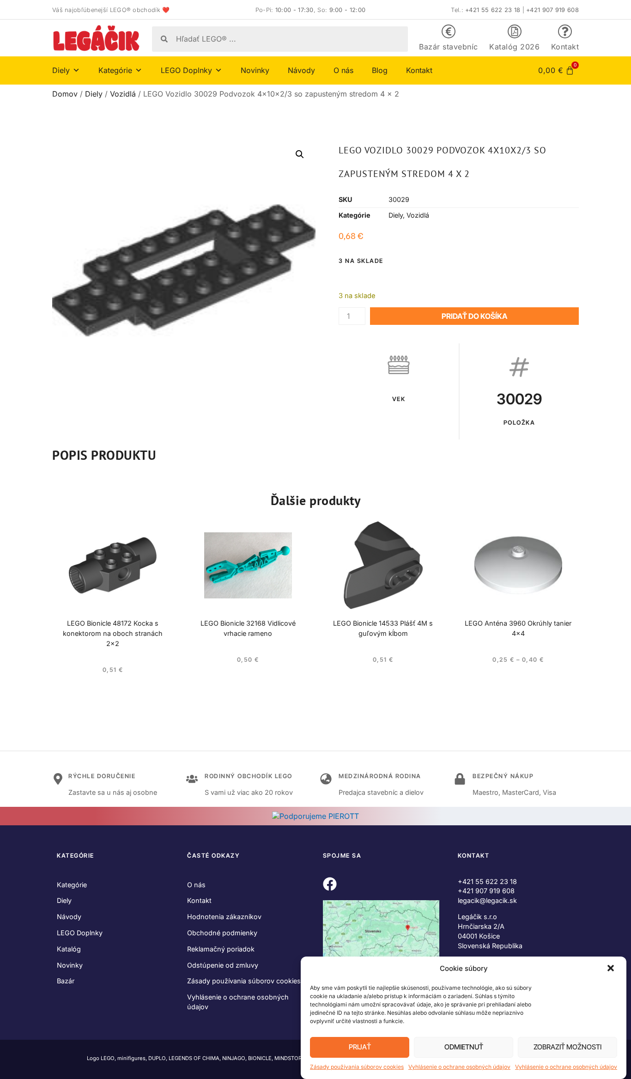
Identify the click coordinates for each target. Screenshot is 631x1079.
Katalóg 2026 (514, 46)
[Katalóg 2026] (515, 31)
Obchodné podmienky (222, 933)
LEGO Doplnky (80, 933)
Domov (65, 93)
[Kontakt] (565, 31)
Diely (94, 93)
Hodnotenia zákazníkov (224, 917)
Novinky (255, 70)
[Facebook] (330, 884)
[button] (611, 969)
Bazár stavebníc (448, 46)
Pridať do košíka (474, 316)
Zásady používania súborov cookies (357, 1066)
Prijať (360, 1047)
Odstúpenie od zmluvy (222, 965)
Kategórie (72, 885)
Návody (301, 70)
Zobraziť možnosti (567, 1047)
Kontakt (565, 46)
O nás (343, 70)
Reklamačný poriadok (221, 949)
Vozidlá (123, 93)
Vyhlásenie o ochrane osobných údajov (459, 1066)
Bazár (65, 981)
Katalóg (69, 949)
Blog (380, 70)
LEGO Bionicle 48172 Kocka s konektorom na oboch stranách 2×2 (113, 633)
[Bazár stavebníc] (448, 31)
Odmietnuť (463, 1047)
